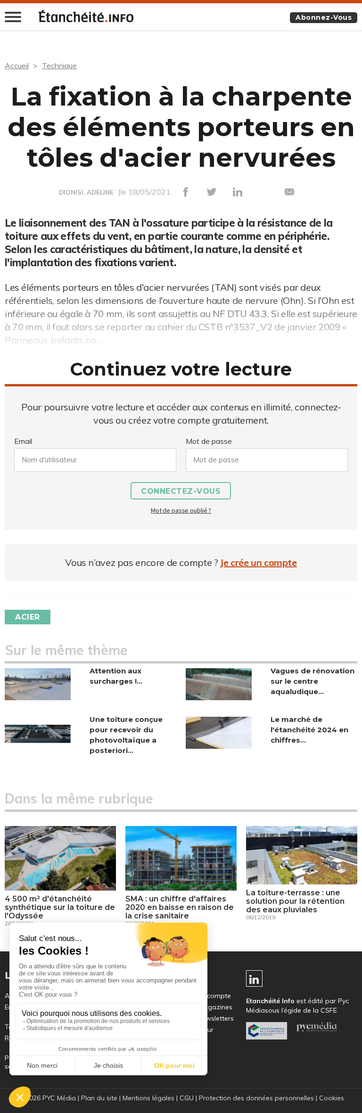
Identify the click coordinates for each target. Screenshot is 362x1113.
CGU (187, 1098)
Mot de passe (209, 441)
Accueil (17, 65)
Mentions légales (148, 1098)
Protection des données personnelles (256, 1098)
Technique (59, 65)
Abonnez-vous (324, 17)
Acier (27, 617)
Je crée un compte (258, 562)
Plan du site (99, 1098)
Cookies (331, 1098)
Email (23, 441)
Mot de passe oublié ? (181, 510)
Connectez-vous (181, 491)
